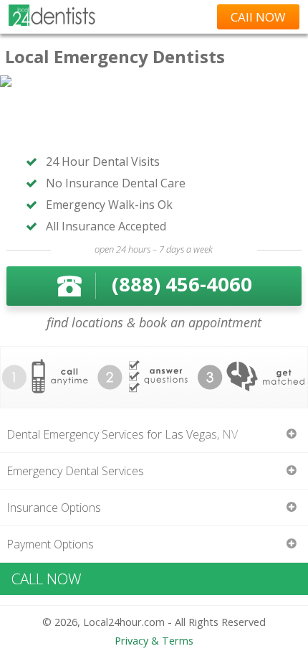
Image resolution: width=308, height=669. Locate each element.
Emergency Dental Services (75, 471)
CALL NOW (46, 579)
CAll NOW (258, 17)
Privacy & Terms (154, 640)
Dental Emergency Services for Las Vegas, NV (122, 434)
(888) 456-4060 (182, 284)
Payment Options (50, 544)
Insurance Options (53, 507)
